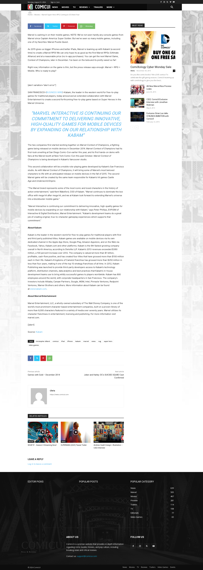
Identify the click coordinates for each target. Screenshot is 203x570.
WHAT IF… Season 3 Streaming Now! (42, 445)
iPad (63, 341)
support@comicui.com (87, 556)
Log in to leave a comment (40, 464)
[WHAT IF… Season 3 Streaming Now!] (43, 432)
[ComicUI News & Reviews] (39, 7)
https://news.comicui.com (59, 394)
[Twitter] (167, 2)
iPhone (70, 341)
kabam (78, 341)
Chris (36, 13)
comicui (56, 341)
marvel (86, 341)
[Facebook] (161, 2)
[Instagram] (164, 2)
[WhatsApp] (49, 358)
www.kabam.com (38, 289)
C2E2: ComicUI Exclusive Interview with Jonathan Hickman (157, 102)
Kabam (39, 332)
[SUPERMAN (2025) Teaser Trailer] (76, 432)
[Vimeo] (170, 2)
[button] (172, 7)
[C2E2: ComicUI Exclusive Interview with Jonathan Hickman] (137, 103)
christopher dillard (43, 341)
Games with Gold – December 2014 (44, 375)
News (63, 441)
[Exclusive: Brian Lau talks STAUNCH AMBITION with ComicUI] (137, 117)
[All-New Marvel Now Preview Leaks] (137, 89)
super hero (108, 341)
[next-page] (136, 127)
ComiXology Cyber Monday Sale (150, 67)
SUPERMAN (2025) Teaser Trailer (74, 445)
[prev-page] (132, 127)
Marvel (31, 441)
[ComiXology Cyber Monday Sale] (152, 47)
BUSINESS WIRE (54, 92)
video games (34, 345)
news (94, 341)
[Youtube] (173, 2)
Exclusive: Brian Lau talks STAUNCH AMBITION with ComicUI (158, 116)
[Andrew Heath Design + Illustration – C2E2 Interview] (109, 432)
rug (99, 341)
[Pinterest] (43, 358)
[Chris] (30, 12)
